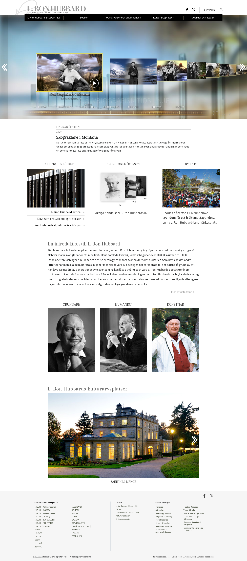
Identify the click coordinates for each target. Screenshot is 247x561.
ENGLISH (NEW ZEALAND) (44, 520)
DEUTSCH (75, 510)
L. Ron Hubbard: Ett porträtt (126, 506)
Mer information (181, 292)
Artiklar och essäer (123, 519)
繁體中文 (38, 547)
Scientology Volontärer (164, 526)
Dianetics (159, 507)
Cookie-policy (177, 557)
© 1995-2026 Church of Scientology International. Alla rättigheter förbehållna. (62, 557)
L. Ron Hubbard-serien (66, 212)
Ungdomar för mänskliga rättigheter (192, 523)
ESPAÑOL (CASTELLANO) (81, 526)
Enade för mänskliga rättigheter (191, 518)
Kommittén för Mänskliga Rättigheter (193, 529)
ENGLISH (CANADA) (42, 510)
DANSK (37, 530)
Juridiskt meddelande (205, 557)
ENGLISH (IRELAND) (42, 517)
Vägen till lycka (189, 510)
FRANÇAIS (38, 533)
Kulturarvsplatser (123, 516)
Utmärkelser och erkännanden (127, 513)
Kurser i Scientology (162, 523)
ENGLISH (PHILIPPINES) (43, 523)
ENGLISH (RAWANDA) (42, 526)
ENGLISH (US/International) (45, 507)
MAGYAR (75, 513)
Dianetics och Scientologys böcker (59, 218)
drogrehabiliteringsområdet (72, 279)
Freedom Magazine (190, 507)
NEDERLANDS (77, 507)
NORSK (74, 517)
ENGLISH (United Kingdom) (44, 513)
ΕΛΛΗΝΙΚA (76, 530)
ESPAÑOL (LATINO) (79, 523)
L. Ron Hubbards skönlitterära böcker (56, 225)
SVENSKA (75, 520)
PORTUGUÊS (77, 536)
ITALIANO (75, 533)
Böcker (118, 509)
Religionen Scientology (163, 517)
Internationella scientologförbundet (163, 531)
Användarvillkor (189, 557)
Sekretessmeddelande (161, 557)
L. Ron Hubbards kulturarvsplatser (88, 389)
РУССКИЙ (38, 543)
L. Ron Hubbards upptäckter (165, 270)
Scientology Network (163, 513)
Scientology (159, 510)
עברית (37, 536)
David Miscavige (161, 520)
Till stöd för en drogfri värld (193, 513)
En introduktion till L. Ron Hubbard (84, 244)
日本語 (37, 540)
